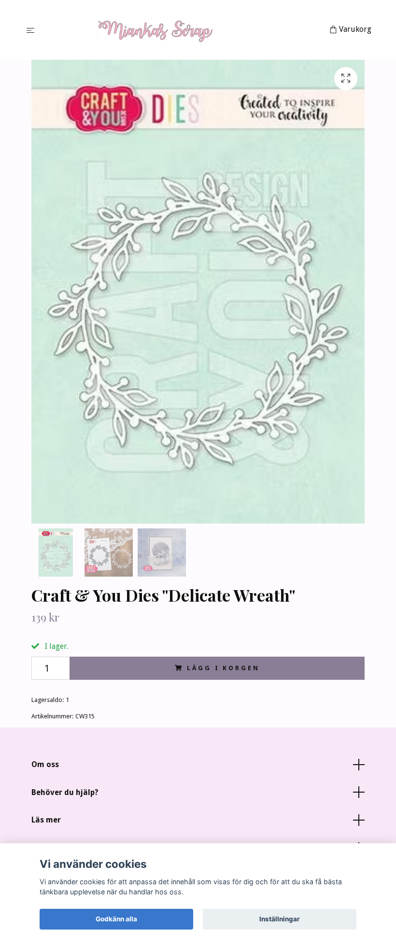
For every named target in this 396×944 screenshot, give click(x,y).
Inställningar (279, 919)
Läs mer (46, 819)
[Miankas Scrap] (183, 30)
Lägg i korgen (223, 668)
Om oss (45, 764)
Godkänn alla (116, 919)
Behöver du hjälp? (65, 792)
